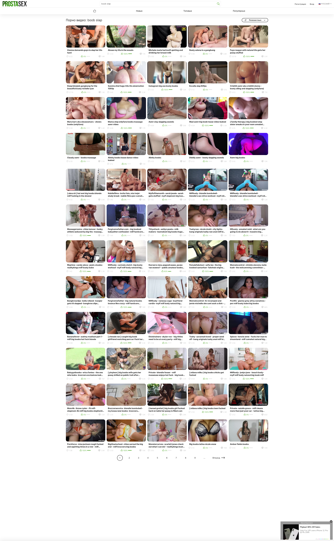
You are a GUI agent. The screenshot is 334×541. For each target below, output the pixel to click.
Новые (139, 11)
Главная (94, 11)
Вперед (216, 458)
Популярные (239, 11)
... (204, 458)
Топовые (187, 11)
